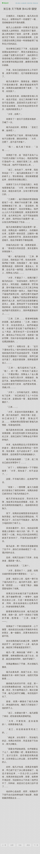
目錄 (20, 845)
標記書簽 (17, 3)
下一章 (36, 845)
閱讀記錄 (35, 3)
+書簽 (28, 845)
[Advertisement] (20, 821)
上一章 (4, 845)
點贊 (12, 845)
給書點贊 (23, 3)
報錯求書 (29, 3)
